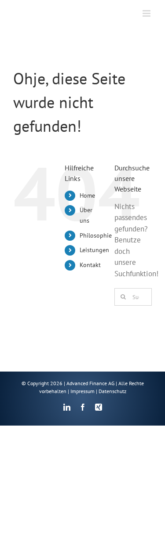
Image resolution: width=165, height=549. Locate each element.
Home (87, 195)
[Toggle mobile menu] (147, 13)
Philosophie (96, 235)
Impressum (82, 391)
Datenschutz (112, 391)
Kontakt (90, 265)
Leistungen (94, 250)
